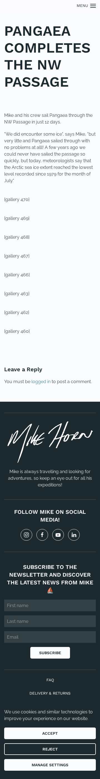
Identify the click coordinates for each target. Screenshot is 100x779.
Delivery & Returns (50, 693)
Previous (22, 350)
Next (83, 350)
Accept (50, 733)
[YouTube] (58, 535)
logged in (41, 381)
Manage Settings (50, 765)
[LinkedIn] (74, 535)
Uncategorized (42, 98)
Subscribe (50, 653)
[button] (86, 6)
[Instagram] (26, 535)
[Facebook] (42, 535)
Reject (50, 749)
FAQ (50, 680)
